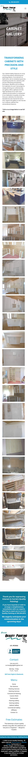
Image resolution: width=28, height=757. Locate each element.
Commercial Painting (14, 693)
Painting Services (14, 689)
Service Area (16, 742)
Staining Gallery (14, 703)
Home (14, 684)
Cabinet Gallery (14, 705)
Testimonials (14, 698)
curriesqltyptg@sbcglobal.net (14, 665)
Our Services (14, 686)
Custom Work (14, 696)
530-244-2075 (15, 2)
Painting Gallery (14, 700)
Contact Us (14, 712)
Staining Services (14, 691)
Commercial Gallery (14, 708)
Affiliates (14, 710)
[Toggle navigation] (25, 8)
